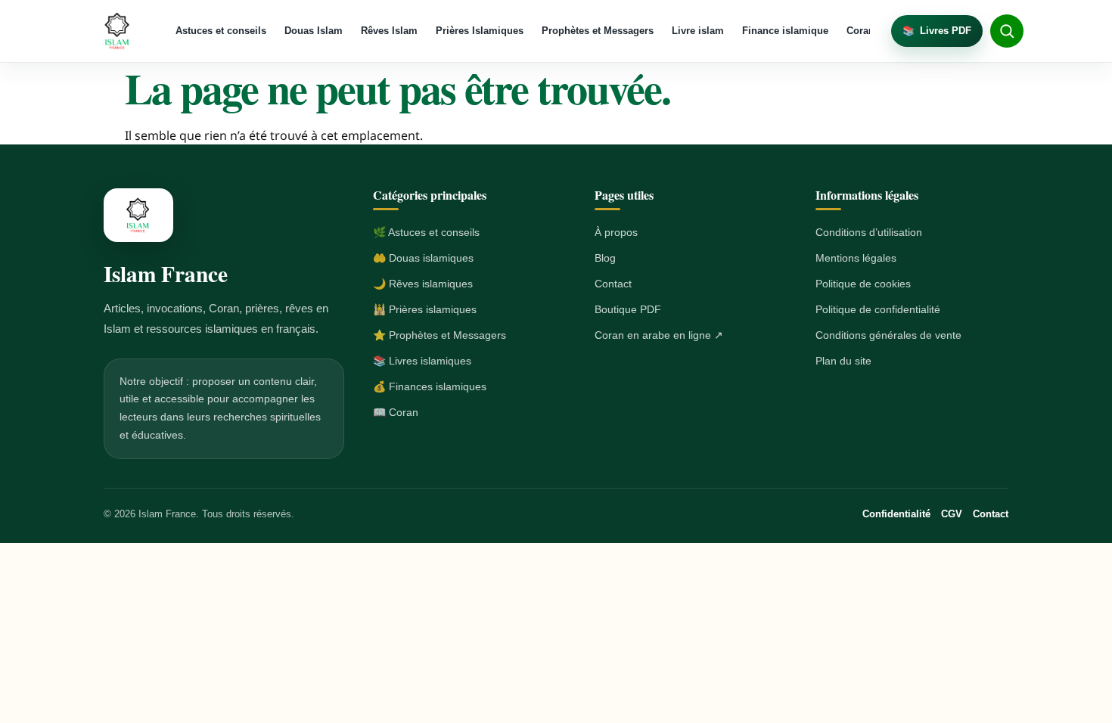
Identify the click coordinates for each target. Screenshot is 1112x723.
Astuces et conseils (220, 30)
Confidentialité (896, 514)
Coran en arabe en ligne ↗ (659, 335)
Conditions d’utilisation (868, 232)
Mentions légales (855, 258)
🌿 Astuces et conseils (426, 232)
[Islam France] (118, 31)
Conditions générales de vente (888, 335)
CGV (951, 514)
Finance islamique (785, 30)
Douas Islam (313, 30)
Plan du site (843, 361)
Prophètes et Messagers (598, 30)
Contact (613, 284)
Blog (605, 258)
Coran (860, 30)
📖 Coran (395, 412)
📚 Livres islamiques (422, 361)
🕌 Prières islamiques (425, 309)
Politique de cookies (863, 284)
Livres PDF (936, 30)
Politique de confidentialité (877, 309)
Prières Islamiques (479, 30)
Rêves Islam (389, 30)
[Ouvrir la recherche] (1006, 31)
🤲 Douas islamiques (423, 258)
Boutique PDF (628, 309)
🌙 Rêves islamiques (423, 284)
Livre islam (698, 30)
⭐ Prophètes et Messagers (439, 335)
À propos (616, 232)
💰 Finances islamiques (429, 386)
